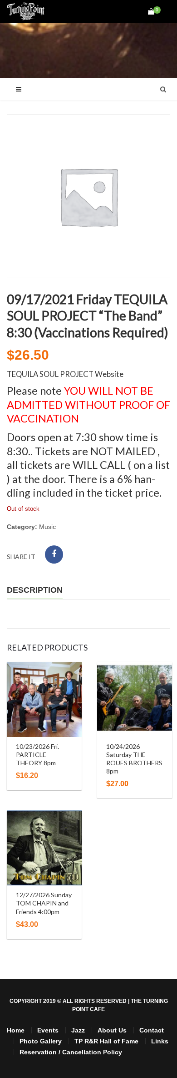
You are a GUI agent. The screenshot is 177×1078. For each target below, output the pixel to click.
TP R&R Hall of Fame (106, 1041)
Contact (151, 1030)
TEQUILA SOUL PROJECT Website (65, 374)
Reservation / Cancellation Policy (71, 1052)
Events (48, 1030)
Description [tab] (35, 590)
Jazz (78, 1030)
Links (159, 1041)
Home (16, 1030)
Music (47, 526)
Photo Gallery (41, 1041)
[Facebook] (54, 554)
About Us (112, 1030)
